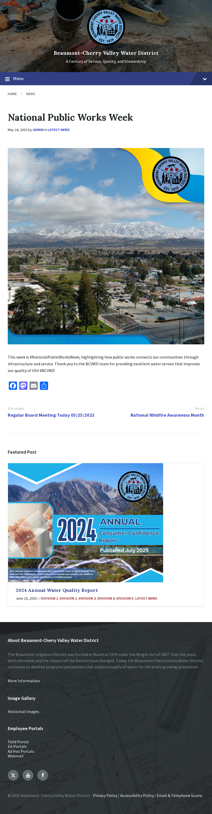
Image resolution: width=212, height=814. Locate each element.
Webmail (16, 755)
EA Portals (17, 746)
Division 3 (87, 598)
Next (199, 408)
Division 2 (68, 598)
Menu (18, 78)
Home (12, 94)
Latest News (59, 129)
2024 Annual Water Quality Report (57, 590)
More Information (24, 680)
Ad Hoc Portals (21, 751)
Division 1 (49, 598)
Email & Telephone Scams (179, 795)
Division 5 (124, 598)
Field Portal (18, 741)
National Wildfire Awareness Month (167, 415)
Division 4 (106, 598)
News (30, 94)
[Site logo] (106, 44)
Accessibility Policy (137, 795)
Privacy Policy (105, 795)
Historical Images (23, 711)
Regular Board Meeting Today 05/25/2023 (51, 415)
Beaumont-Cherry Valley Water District (106, 53)
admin (38, 129)
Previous (16, 408)
